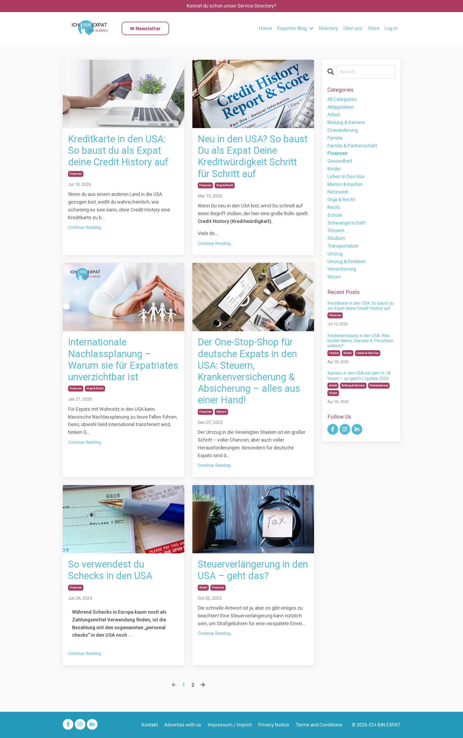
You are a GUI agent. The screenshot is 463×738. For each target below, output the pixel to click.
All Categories (342, 99)
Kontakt (149, 725)
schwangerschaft (346, 223)
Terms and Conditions (319, 725)
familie (334, 138)
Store (373, 28)
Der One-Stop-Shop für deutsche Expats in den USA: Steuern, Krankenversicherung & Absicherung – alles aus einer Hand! (249, 371)
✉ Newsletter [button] (145, 28)
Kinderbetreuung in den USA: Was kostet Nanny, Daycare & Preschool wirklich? (360, 340)
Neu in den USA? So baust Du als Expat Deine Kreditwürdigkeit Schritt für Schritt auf (253, 156)
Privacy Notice (273, 725)
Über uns (353, 28)
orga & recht (224, 185)
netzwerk (337, 192)
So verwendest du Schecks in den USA (110, 570)
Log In (391, 28)
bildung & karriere (346, 122)
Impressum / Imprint (230, 725)
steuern (221, 411)
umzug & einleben (346, 261)
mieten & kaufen (345, 184)
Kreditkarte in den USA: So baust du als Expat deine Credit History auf (118, 150)
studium (336, 238)
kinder (334, 169)
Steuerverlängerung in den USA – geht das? (253, 570)
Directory (328, 28)
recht (333, 207)
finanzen (76, 173)
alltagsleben (340, 107)
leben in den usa (345, 176)
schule (334, 215)
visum (334, 276)
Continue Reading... (85, 227)
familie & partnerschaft (352, 145)
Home (265, 28)
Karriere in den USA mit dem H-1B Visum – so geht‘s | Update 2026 (359, 376)
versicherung (341, 269)
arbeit (203, 587)
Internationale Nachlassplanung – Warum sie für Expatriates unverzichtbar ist (123, 360)
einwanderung (342, 130)
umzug (335, 253)
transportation (343, 246)
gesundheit (339, 161)
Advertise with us (182, 725)
